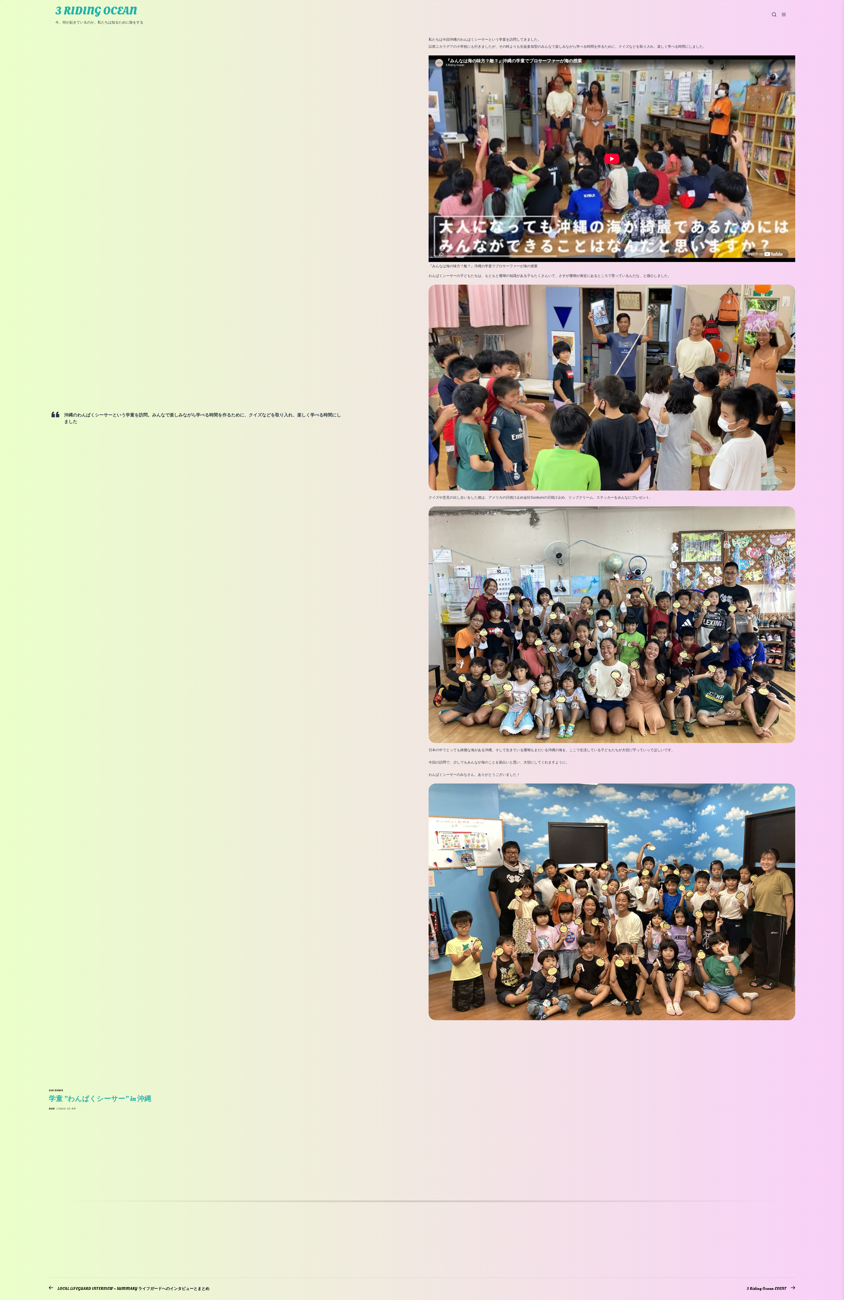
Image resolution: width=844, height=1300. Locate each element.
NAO (52, 1109)
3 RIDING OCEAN (96, 10)
